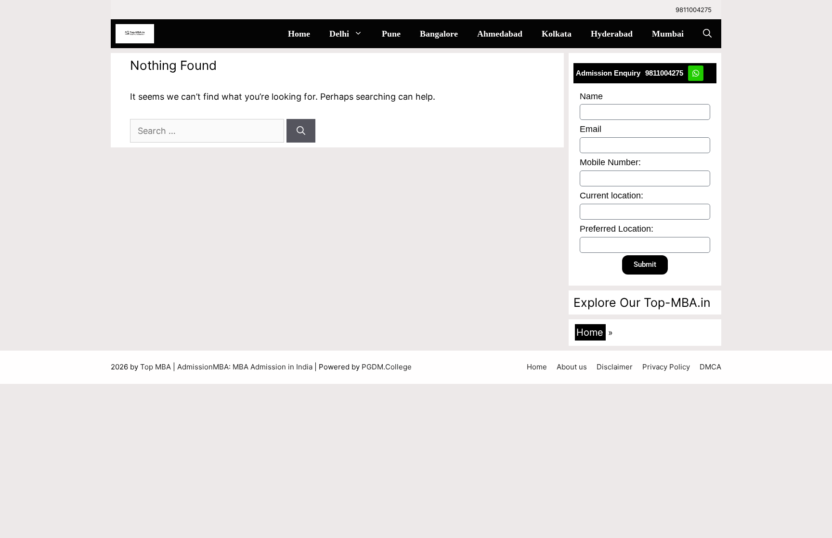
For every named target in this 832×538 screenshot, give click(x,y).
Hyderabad (612, 34)
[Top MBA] (135, 33)
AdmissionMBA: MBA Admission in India (245, 366)
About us (572, 366)
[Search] (300, 131)
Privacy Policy (666, 366)
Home (299, 34)
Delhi (339, 34)
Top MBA (156, 366)
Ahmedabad (499, 34)
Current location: (611, 195)
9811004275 (694, 9)
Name (591, 96)
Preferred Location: (616, 229)
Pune (391, 34)
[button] (360, 33)
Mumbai (668, 34)
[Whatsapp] (695, 73)
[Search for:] (208, 131)
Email (590, 129)
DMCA (710, 366)
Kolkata (557, 34)
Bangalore (439, 34)
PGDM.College (387, 366)
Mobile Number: (610, 162)
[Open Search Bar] (707, 33)
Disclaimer (615, 366)
